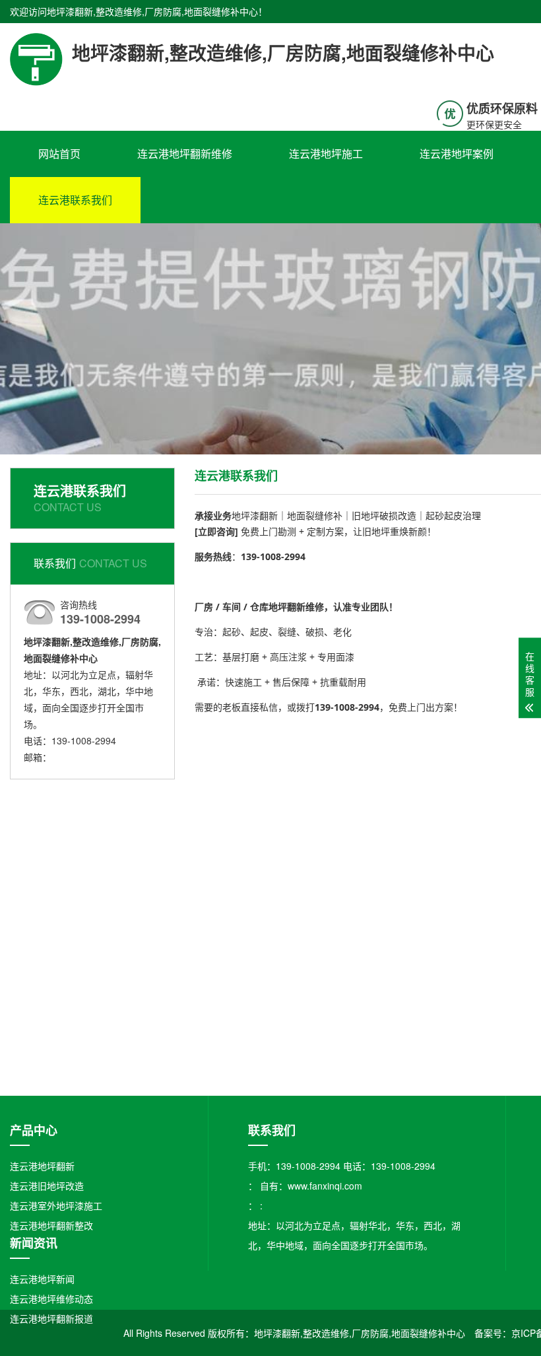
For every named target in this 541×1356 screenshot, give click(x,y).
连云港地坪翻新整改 (51, 1225)
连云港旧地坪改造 (47, 1185)
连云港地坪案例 (456, 153)
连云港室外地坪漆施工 (56, 1205)
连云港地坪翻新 (42, 1165)
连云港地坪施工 (326, 153)
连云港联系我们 (75, 199)
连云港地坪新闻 (42, 1278)
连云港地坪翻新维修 (184, 153)
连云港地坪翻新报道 (51, 1318)
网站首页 (59, 153)
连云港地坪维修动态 (51, 1298)
